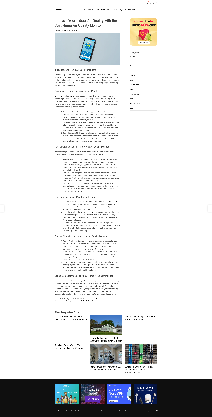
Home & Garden (88, 10)
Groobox (58, 10)
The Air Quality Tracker (85, 212)
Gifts (134, 10)
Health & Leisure (106, 10)
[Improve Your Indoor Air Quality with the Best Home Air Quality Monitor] (2, 208)
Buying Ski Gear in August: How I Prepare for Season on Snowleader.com (140, 369)
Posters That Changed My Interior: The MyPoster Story (140, 318)
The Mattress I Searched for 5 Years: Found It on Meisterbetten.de (71, 318)
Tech (115, 10)
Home (131, 89)
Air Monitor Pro (111, 202)
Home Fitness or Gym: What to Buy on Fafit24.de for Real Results (105, 368)
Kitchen (97, 10)
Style (129, 10)
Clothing (132, 66)
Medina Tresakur (75, 30)
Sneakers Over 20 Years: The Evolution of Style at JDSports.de (70, 346)
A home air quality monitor (64, 96)
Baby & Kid (122, 10)
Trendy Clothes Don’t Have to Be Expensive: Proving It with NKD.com (106, 339)
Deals (131, 71)
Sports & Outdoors (135, 103)
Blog (131, 61)
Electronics (133, 75)
